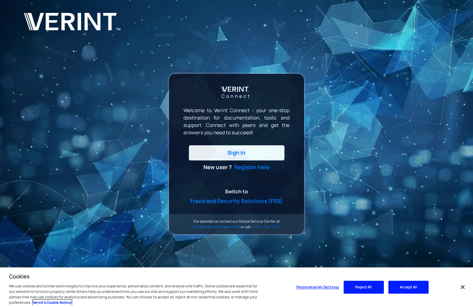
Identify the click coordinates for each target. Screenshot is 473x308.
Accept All (408, 287)
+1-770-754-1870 (265, 226)
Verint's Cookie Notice (52, 302)
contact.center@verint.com (217, 226)
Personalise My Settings (317, 287)
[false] (463, 287)
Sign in (236, 152)
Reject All (363, 287)
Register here (252, 167)
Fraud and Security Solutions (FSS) (236, 201)
